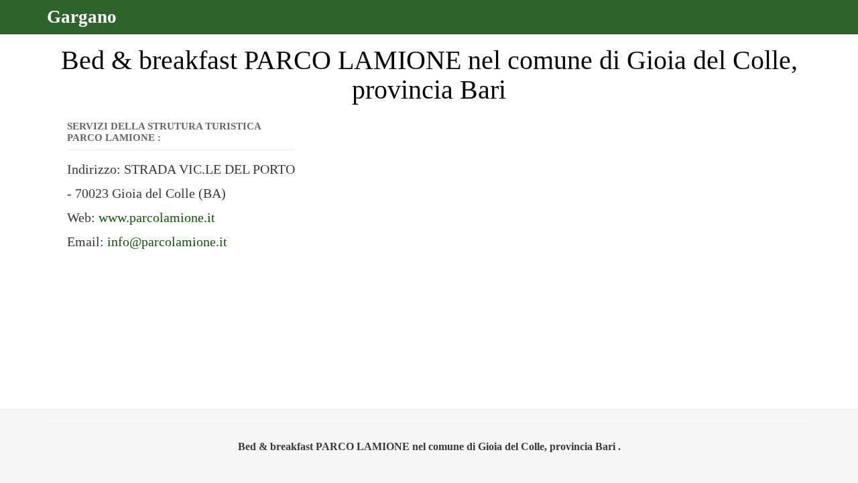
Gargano (82, 17)
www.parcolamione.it (157, 217)
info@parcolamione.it (167, 241)
